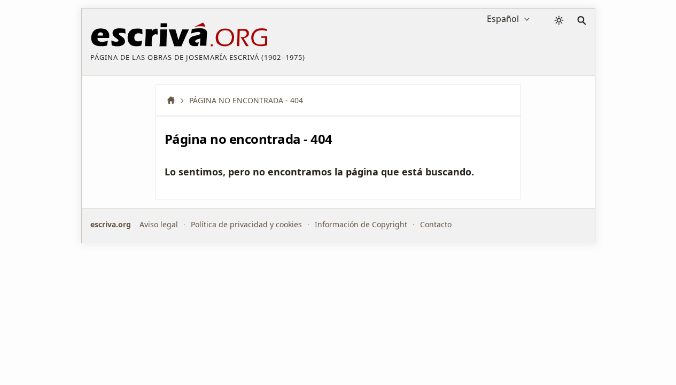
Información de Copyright (361, 224)
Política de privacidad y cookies (246, 224)
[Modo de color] (558, 20)
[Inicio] (175, 100)
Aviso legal (158, 224)
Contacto (436, 224)
